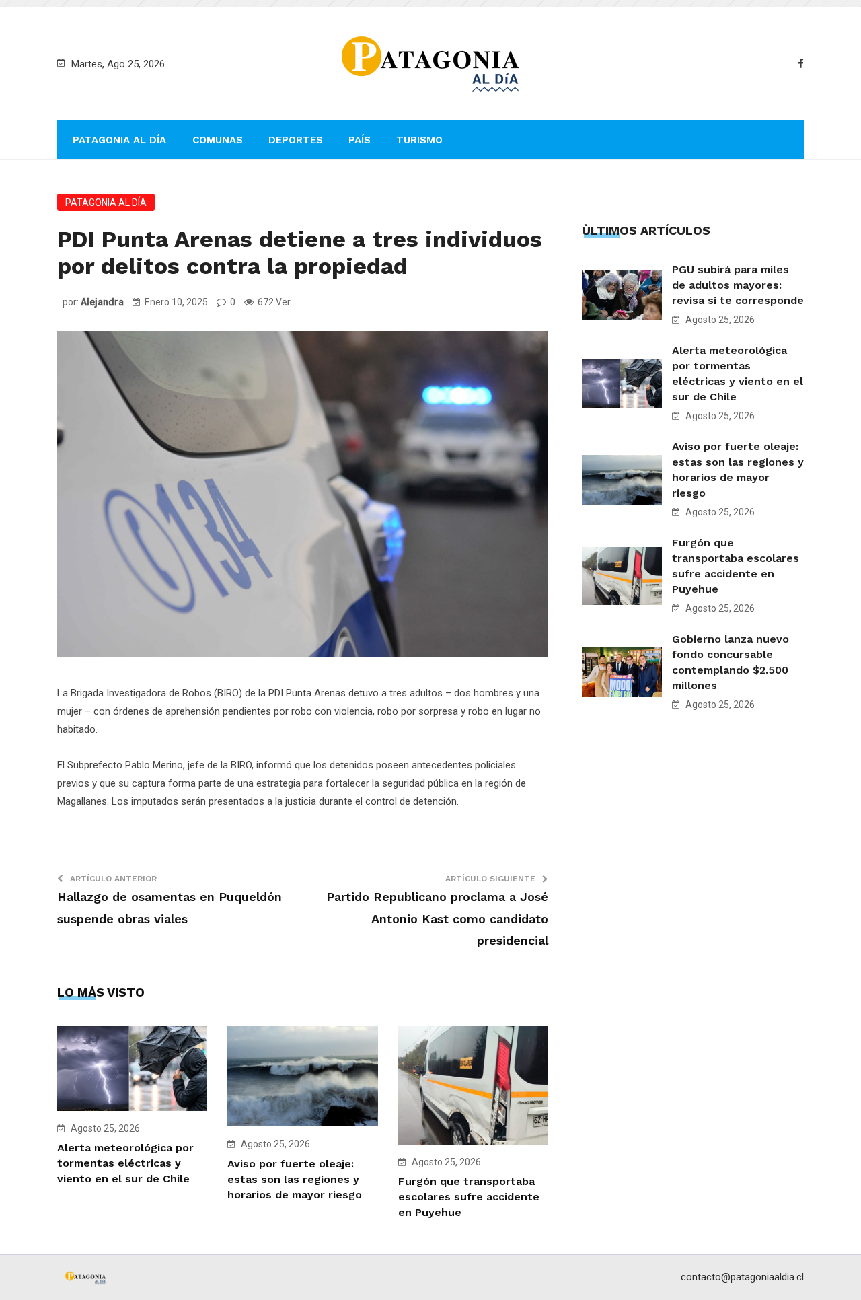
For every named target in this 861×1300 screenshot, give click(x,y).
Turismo (419, 140)
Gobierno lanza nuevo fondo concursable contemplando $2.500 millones (730, 662)
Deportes (295, 140)
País (359, 140)
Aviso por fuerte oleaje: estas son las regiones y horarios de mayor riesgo (294, 1179)
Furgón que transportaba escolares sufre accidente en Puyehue (468, 1197)
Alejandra (102, 302)
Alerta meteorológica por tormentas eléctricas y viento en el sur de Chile (125, 1163)
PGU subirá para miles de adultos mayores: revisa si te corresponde (738, 285)
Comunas (217, 140)
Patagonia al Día (119, 140)
